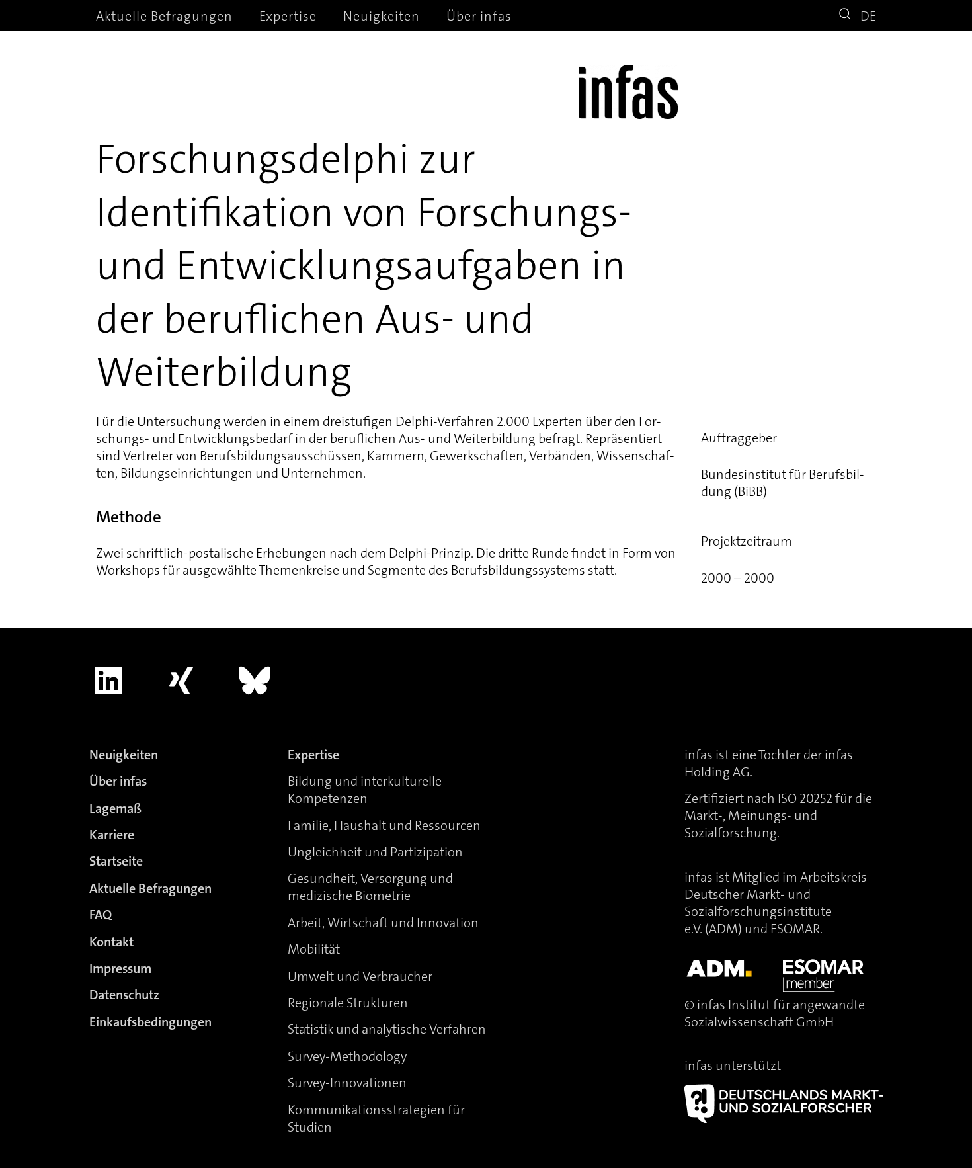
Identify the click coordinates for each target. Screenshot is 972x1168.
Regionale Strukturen (348, 1002)
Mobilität (314, 949)
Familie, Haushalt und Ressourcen (384, 825)
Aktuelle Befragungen (164, 15)
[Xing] (182, 680)
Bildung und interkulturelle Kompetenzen (365, 789)
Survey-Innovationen (347, 1082)
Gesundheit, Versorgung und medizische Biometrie (370, 887)
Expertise (288, 15)
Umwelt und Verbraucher (360, 976)
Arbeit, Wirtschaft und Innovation (383, 922)
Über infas (479, 15)
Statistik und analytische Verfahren (387, 1029)
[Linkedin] (108, 680)
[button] (846, 15)
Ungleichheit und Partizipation (375, 851)
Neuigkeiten (381, 15)
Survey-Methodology (347, 1056)
